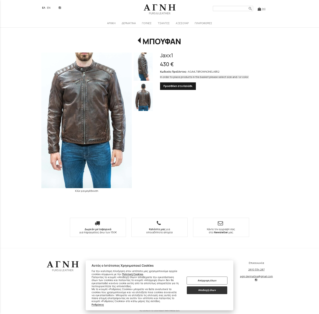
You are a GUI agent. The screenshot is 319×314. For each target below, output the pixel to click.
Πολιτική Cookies (132, 274)
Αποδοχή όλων (207, 290)
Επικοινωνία (256, 263)
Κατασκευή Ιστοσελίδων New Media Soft (160, 310)
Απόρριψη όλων (207, 280)
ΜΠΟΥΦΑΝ (162, 41)
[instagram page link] (60, 7)
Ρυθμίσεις (98, 304)
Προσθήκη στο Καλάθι (178, 86)
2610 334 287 (256, 269)
